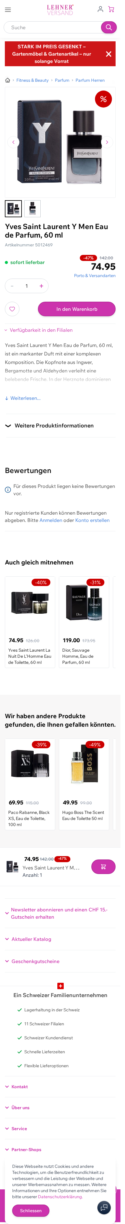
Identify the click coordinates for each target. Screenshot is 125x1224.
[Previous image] (13, 142)
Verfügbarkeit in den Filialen (41, 330)
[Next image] (107, 142)
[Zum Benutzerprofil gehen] (100, 8)
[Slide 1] (13, 208)
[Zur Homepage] (7, 80)
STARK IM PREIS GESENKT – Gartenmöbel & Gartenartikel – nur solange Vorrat (51, 53)
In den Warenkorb (76, 309)
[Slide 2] (32, 208)
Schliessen (31, 1210)
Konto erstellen (92, 520)
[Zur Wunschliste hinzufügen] (12, 309)
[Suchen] (109, 27)
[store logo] (60, 10)
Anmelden (50, 520)
